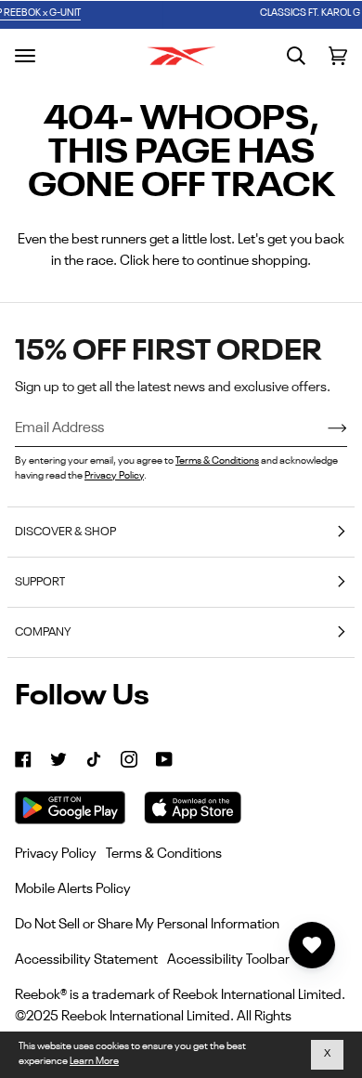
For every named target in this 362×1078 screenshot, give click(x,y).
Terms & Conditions (217, 461)
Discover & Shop (65, 532)
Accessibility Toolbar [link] (228, 959)
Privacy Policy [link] (56, 854)
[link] (23, 759)
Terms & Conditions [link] (164, 854)
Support (40, 582)
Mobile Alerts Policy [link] (73, 889)
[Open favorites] (312, 945)
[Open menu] (25, 55)
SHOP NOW (303, 13)
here (165, 261)
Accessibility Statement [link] (86, 959)
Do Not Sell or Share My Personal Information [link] (147, 924)
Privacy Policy (114, 476)
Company (43, 632)
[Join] (322, 428)
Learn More (94, 1062)
